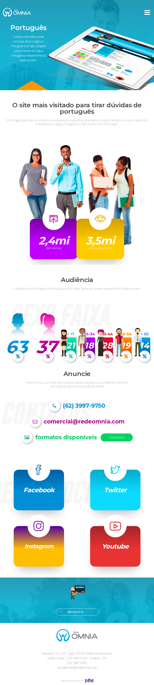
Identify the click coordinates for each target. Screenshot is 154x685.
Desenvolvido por (72, 680)
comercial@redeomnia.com (84, 421)
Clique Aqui (117, 437)
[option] (77, 45)
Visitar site (75, 611)
